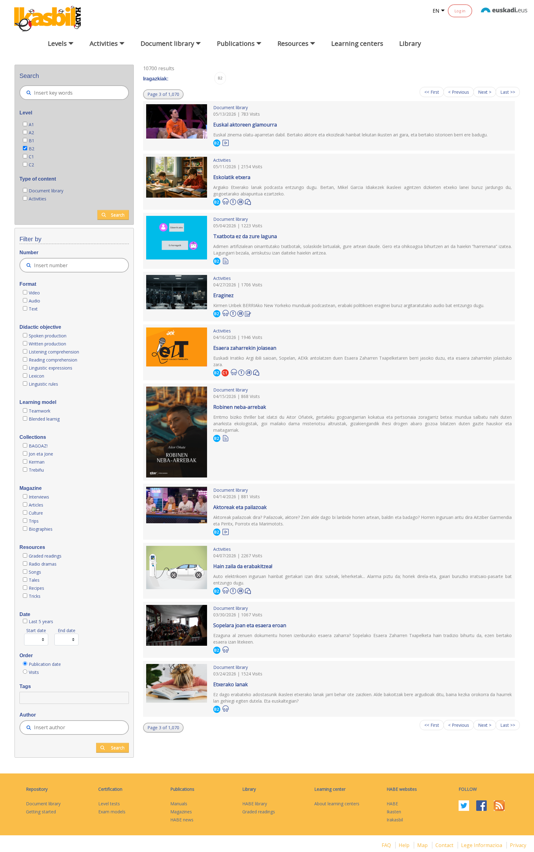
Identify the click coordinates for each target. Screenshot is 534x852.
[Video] (225, 142)
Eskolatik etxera (231, 177)
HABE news (181, 820)
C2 (31, 165)
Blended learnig (44, 419)
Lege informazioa (482, 845)
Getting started (41, 812)
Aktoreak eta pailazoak (240, 507)
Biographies (41, 529)
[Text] (225, 260)
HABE (392, 804)
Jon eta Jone (41, 454)
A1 (31, 124)
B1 (31, 140)
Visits (34, 672)
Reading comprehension (53, 360)
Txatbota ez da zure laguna (245, 236)
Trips (34, 521)
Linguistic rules (44, 384)
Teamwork (39, 411)
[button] (163, 94)
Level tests (109, 804)
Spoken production (47, 336)
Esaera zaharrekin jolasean (244, 348)
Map (423, 845)
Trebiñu (36, 470)
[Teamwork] (233, 201)
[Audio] (225, 201)
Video (34, 293)
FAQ (387, 845)
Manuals (178, 804)
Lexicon (36, 376)
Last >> (507, 92)
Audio (34, 301)
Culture (36, 513)
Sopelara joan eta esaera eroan (249, 625)
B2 (31, 149)
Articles (36, 505)
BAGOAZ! (38, 446)
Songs (35, 572)
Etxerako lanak (230, 684)
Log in (460, 11)
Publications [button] (236, 43)
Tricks (34, 596)
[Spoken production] (248, 201)
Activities (37, 199)
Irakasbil (395, 820)
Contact (445, 845)
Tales (34, 580)
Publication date (45, 664)
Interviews (39, 497)
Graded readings (46, 556)
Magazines (181, 812)
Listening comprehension (54, 352)
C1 (31, 157)
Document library (46, 191)
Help (405, 845)
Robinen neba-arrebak (239, 407)
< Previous (458, 92)
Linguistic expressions (50, 368)
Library (410, 43)
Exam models (111, 812)
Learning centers (357, 43)
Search (118, 215)
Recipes (36, 588)
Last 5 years (41, 621)
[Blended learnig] (240, 201)
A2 (31, 132)
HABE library (254, 804)
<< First (431, 92)
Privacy (518, 845)
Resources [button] (294, 43)
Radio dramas (43, 564)
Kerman (36, 462)
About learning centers (336, 804)
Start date (36, 630)
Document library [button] (168, 43)
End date (66, 630)
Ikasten (394, 812)
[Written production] (248, 313)
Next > (484, 92)
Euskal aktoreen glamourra (245, 124)
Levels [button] (58, 43)
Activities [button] (104, 43)
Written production (47, 344)
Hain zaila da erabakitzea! (242, 566)
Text (33, 309)
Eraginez (223, 295)
